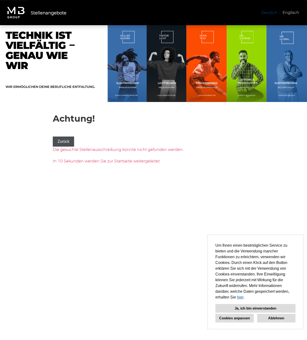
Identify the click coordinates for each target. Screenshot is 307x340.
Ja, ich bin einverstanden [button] (255, 308)
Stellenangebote (48, 13)
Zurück (63, 141)
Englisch (291, 12)
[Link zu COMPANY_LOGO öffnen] (16, 12)
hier (240, 297)
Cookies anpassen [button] (234, 318)
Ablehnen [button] (276, 318)
